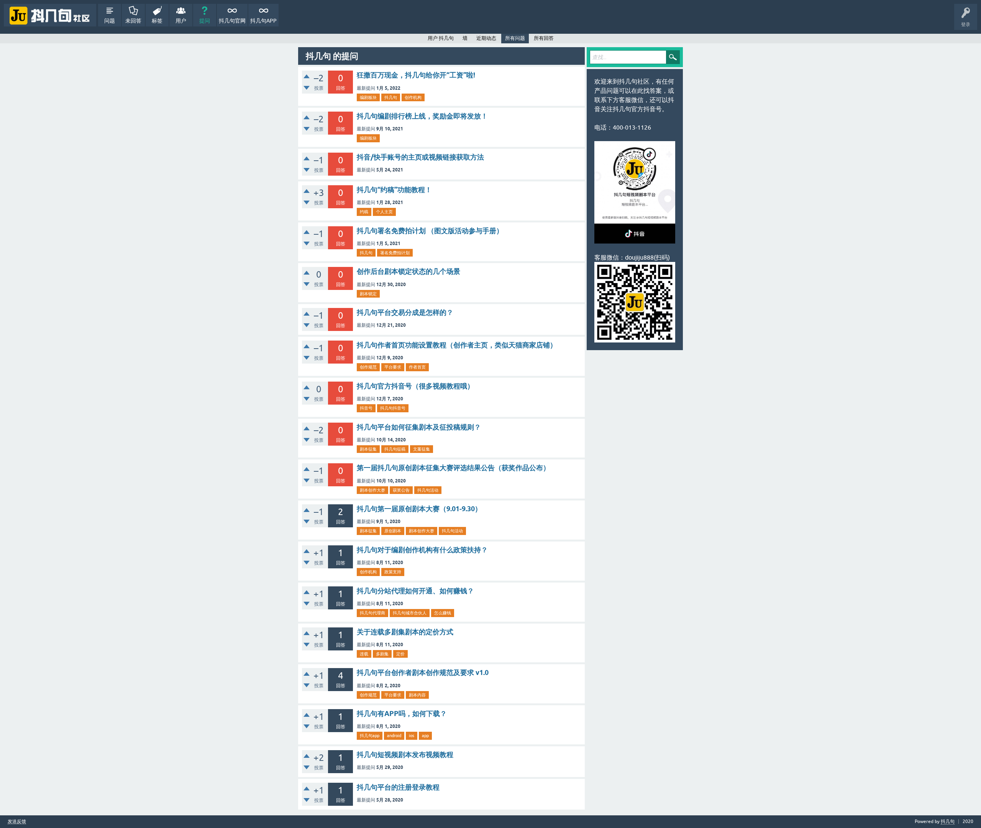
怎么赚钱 (442, 613)
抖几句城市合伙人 (410, 613)
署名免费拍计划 (395, 252)
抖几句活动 (427, 490)
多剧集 (382, 654)
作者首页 (417, 367)
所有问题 (515, 38)
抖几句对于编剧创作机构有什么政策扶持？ (422, 550)
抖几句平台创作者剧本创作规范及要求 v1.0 (423, 672)
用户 (181, 21)
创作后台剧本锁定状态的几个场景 (408, 271)
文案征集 (421, 449)
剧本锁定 (368, 293)
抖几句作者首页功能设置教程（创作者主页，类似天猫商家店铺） (457, 345)
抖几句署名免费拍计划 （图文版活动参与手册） (430, 231)
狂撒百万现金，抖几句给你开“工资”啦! (416, 75)
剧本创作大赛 (372, 490)
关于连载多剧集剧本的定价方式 (405, 632)
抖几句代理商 (372, 613)
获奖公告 (401, 490)
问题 (109, 21)
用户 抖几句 (441, 38)
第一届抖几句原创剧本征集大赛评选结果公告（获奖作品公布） (453, 468)
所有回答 (544, 38)
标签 (157, 21)
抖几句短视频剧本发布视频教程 (405, 755)
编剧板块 (368, 97)
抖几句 (390, 97)
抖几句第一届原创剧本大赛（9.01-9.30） (419, 509)
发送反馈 (17, 821)
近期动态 (486, 38)
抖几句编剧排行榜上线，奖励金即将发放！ (422, 116)
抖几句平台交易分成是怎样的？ (405, 312)
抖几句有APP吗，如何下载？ (402, 713)
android (394, 735)
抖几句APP (263, 21)
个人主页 (384, 211)
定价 (400, 654)
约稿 (364, 211)
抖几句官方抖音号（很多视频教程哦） (415, 386)
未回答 (133, 21)
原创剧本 (392, 530)
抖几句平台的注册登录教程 (398, 787)
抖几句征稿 (394, 449)
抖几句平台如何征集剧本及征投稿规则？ (419, 427)
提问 (204, 21)
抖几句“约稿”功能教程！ (394, 190)
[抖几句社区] (50, 15)
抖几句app (369, 735)
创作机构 (413, 97)
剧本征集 (368, 449)
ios (411, 735)
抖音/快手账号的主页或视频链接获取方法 (420, 157)
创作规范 (368, 367)
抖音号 (366, 408)
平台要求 (392, 367)
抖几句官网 (232, 21)
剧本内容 (417, 695)
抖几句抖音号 (392, 408)
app (425, 735)
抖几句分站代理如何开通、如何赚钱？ (415, 591)
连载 (364, 654)
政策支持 (392, 572)
